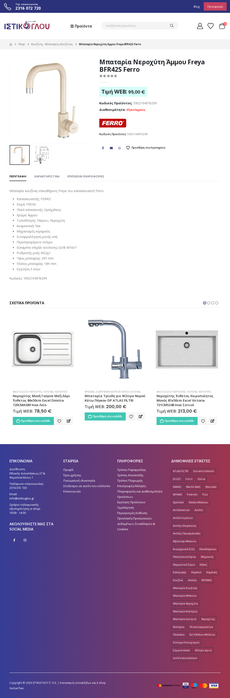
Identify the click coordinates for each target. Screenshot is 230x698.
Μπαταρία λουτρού (185, 623)
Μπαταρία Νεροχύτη (185, 608)
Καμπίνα (196, 576)
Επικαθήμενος (207, 553)
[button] (10, 100)
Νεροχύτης (208, 623)
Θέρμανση (207, 561)
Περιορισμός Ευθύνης (132, 517)
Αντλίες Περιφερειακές (186, 537)
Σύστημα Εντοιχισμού (186, 647)
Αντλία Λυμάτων (183, 522)
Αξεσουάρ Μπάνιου (184, 545)
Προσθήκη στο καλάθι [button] (35, 416)
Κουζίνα (63, 391)
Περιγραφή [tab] (17, 176)
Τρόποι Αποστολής (130, 480)
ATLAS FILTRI (180, 475)
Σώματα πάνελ (181, 654)
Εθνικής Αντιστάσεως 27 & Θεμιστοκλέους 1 (27, 480)
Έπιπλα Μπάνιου (198, 506)
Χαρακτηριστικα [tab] (47, 176)
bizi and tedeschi (203, 475)
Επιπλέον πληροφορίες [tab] (85, 176)
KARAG (177, 491)
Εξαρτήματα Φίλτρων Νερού (40, 391)
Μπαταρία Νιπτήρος (185, 615)
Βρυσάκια (18, 391)
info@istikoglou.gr (21, 503)
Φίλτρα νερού (203, 654)
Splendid (178, 506)
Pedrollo (192, 499)
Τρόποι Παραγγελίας (131, 474)
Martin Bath (193, 491)
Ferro (189, 483)
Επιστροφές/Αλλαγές (131, 490)
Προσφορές (215, 6)
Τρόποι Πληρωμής (130, 485)
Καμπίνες (211, 576)
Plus (204, 499)
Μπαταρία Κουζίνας (185, 592)
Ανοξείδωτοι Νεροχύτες (99, 391)
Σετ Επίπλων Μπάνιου (202, 639)
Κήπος (203, 569)
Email (111, 148)
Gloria (201, 483)
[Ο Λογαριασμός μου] (199, 26)
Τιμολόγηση (125, 512)
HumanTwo (16, 692)
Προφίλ (68, 474)
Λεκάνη (192, 584)
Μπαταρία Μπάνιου (185, 600)
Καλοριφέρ (179, 576)
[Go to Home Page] (10, 44)
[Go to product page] (43, 349)
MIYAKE (177, 499)
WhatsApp (119, 148)
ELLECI (177, 483)
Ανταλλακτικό (181, 514)
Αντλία (199, 514)
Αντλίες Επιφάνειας (184, 530)
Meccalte (211, 491)
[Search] (172, 25)
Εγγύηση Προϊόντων (131, 507)
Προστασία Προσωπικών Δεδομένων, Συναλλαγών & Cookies (136, 528)
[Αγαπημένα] (210, 26)
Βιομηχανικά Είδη (184, 553)
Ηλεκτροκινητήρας (184, 561)
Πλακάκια (179, 639)
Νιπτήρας (179, 631)
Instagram (24, 544)
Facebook (102, 148)
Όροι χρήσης (72, 480)
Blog (196, 6)
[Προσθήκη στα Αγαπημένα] (59, 416)
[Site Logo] (26, 26)
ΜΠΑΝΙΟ (206, 584)
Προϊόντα (83, 26)
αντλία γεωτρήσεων (185, 662)
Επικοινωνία (72, 496)
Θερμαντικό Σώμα (184, 569)
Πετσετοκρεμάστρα (201, 631)
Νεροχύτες (133, 391)
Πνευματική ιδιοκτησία (79, 485)
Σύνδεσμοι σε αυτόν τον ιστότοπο (86, 490)
